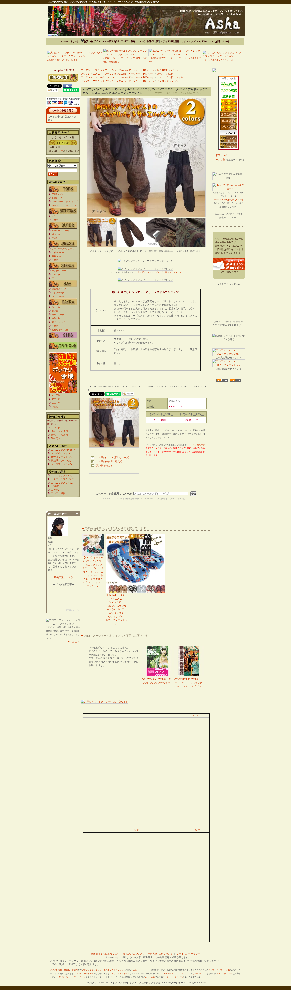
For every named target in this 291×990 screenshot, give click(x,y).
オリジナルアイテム (120, 973)
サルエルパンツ (199, 973)
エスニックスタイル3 (62, 482)
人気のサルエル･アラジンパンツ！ (62, 60)
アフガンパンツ (184, 973)
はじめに (74, 41)
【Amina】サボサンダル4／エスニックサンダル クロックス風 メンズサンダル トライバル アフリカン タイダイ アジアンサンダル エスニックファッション (116, 609)
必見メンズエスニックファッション (218, 60)
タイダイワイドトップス (148, 272)
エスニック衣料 (71, 970)
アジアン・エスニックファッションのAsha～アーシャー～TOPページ (117, 70)
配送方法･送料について (160, 953)
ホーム (64, 41)
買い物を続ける (104, 465)
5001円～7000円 (59, 434)
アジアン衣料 (56, 970)
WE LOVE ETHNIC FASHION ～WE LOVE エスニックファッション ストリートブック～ (188, 682)
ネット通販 (150, 977)
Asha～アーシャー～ (142, 970)
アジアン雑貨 (58, 493)
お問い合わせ (222, 41)
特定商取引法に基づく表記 (105, 953)
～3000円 (56, 427)
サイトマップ (188, 41)
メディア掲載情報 (169, 41)
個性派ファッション (61, 457)
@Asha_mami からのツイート (228, 199)
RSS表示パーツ (72, 610)
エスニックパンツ (224, 973)
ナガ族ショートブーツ (171, 272)
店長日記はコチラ (63, 577)
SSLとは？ (73, 641)
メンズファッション (167, 81)
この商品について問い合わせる (112, 457)
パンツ (174, 70)
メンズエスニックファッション (72, 977)
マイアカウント (205, 41)
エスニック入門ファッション (172, 77)
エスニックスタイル (174, 977)
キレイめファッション (63, 453)
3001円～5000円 (165, 73)
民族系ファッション (61, 460)
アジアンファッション (92, 970)
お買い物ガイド (92, 41)
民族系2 (55, 489)
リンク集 (220, 159)
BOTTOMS (162, 70)
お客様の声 (153, 41)
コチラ (195, 715)
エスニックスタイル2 (62, 479)
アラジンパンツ (168, 973)
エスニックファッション (114, 970)
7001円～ (56, 438)
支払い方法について (133, 953)
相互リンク (222, 155)
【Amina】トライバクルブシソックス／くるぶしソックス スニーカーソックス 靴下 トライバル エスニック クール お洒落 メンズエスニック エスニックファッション (93, 571)
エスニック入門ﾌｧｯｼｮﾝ (63, 449)
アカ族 (227, 970)
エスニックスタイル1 (62, 475)
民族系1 (55, 486)
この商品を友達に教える (109, 461)
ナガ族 (219, 970)
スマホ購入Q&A (110, 41)
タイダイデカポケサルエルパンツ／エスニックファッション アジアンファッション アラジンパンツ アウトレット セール (140, 568)
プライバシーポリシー (188, 953)
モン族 (211, 970)
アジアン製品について (133, 41)
